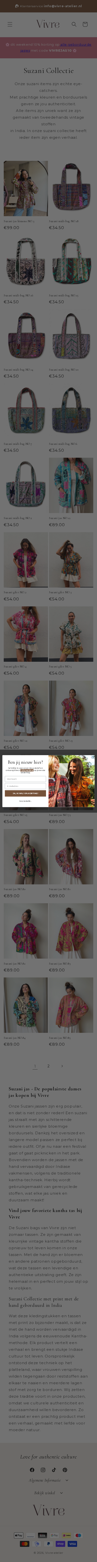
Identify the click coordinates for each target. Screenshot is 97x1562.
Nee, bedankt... (25, 801)
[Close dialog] (92, 757)
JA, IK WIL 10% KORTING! (25, 793)
